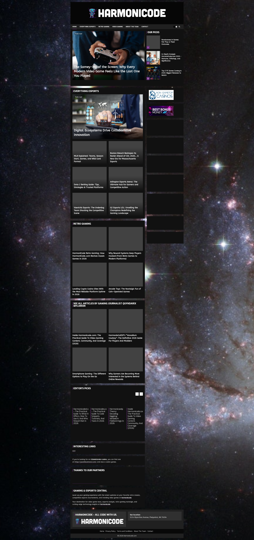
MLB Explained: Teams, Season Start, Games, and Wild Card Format (88, 159)
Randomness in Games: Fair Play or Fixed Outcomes (153, 42)
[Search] (179, 27)
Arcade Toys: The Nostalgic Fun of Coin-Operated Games (126, 275)
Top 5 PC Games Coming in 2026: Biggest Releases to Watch (153, 73)
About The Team (132, 27)
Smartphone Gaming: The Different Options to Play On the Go (89, 359)
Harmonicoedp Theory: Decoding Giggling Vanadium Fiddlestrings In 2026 (117, 416)
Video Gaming (117, 27)
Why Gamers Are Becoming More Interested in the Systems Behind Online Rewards (126, 359)
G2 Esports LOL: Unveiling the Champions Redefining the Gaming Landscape (124, 210)
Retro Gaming (104, 27)
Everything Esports (88, 27)
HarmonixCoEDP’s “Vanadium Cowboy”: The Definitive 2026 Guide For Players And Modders (126, 321)
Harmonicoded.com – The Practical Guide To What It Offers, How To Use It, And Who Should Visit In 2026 (81, 416)
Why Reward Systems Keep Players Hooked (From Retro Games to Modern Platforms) (126, 239)
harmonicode (126, 498)
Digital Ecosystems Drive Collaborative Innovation (107, 116)
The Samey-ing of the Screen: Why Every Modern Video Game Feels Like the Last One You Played (108, 55)
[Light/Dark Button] (175, 27)
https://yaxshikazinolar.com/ (85, 462)
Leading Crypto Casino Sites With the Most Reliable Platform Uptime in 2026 (89, 275)
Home (74, 27)
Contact (144, 27)
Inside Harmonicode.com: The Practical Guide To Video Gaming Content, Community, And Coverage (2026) (89, 321)
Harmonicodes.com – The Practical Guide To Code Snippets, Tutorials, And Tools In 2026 (99, 415)
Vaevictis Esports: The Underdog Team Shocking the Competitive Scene (89, 210)
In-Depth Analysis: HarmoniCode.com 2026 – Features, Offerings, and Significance (153, 58)
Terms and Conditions (124, 531)
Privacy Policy (110, 531)
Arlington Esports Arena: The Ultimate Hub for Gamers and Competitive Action (124, 184)
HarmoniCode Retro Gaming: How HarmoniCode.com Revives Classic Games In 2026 (89, 239)
